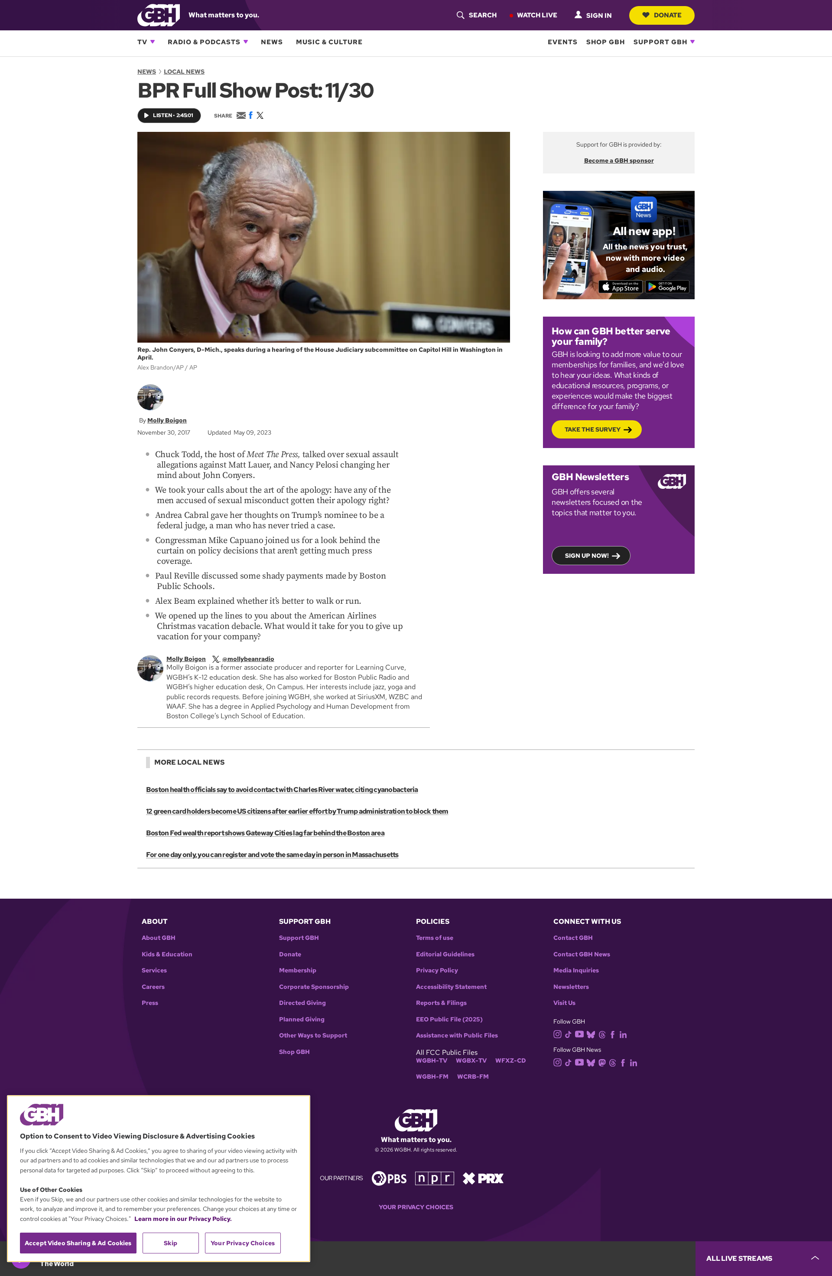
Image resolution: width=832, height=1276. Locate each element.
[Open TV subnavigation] (152, 41)
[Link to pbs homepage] (389, 1177)
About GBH (159, 938)
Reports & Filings (441, 1003)
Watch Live (537, 14)
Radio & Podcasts (204, 41)
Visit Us (564, 1003)
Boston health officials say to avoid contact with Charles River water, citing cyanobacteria (282, 789)
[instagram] (557, 1033)
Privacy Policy (437, 970)
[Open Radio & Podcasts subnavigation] (246, 41)
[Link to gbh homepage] (158, 14)
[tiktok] (568, 1033)
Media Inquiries (576, 970)
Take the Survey (593, 429)
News (272, 41)
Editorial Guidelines (445, 954)
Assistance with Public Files (457, 1035)
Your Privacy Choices (416, 1207)
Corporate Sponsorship (314, 987)
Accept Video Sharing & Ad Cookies (78, 1243)
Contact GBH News (581, 954)
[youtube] (579, 1033)
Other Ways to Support (313, 1035)
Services (154, 970)
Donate (668, 14)
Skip (170, 1243)
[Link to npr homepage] (434, 1177)
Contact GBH (573, 938)
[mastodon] (602, 1062)
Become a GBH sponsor (619, 160)
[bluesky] (591, 1033)
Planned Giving (302, 1019)
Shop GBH (605, 41)
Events (563, 41)
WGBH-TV (431, 1060)
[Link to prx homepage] (483, 1177)
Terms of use (434, 938)
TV (142, 41)
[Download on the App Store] (620, 286)
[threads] (602, 1033)
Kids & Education (167, 954)
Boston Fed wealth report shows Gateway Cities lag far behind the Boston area (265, 833)
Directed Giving (302, 1003)
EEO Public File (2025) (449, 1019)
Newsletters (571, 987)
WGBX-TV (471, 1060)
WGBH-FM (432, 1076)
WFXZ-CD (510, 1060)
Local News (184, 71)
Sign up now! (587, 555)
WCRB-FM (473, 1076)
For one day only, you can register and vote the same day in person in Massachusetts (272, 854)
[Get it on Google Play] (667, 286)
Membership (297, 970)
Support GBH (660, 41)
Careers (153, 987)
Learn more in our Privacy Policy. (183, 1219)
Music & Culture (329, 41)
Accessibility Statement (451, 987)
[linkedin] (623, 1033)
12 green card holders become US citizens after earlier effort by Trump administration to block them (297, 811)
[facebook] (612, 1033)
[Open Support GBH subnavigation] (692, 41)
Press (150, 1003)
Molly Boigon (167, 420)
